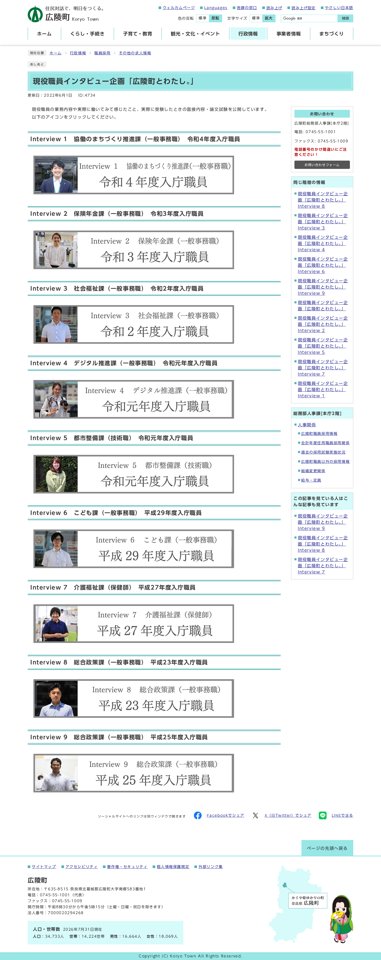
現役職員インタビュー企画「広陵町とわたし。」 (323, 305)
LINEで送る (342, 815)
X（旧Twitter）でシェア (288, 815)
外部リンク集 (211, 867)
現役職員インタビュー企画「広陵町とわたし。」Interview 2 (323, 324)
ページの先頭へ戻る (327, 848)
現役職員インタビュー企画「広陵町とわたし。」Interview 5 (323, 346)
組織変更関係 (313, 471)
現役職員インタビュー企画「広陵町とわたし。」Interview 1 (323, 389)
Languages (215, 8)
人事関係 (307, 425)
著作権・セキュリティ (127, 867)
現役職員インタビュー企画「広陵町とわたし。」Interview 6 (323, 265)
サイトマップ (44, 867)
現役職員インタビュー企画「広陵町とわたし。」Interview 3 (323, 221)
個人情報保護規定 (173, 867)
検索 (345, 18)
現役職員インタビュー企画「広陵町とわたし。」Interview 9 (323, 287)
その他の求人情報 (135, 53)
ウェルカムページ (179, 8)
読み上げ (274, 8)
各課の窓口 (247, 8)
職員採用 (102, 53)
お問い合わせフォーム (322, 164)
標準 (203, 18)
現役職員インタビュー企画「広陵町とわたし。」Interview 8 (323, 200)
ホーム (56, 53)
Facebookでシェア (225, 815)
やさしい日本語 (339, 8)
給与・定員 (311, 480)
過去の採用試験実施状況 (323, 452)
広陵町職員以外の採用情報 (325, 461)
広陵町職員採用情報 (319, 433)
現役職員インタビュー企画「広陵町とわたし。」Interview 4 (323, 243)
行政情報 (78, 53)
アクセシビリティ (82, 867)
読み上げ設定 (303, 8)
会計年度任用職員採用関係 (325, 443)
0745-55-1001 (321, 132)
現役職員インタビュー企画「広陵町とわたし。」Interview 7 (323, 368)
